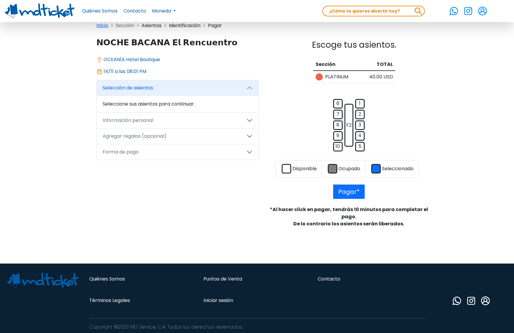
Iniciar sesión (218, 300)
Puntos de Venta (222, 278)
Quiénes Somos (99, 10)
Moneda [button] (162, 10)
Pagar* (349, 192)
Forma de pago (121, 151)
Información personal (128, 120)
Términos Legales (109, 300)
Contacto (134, 10)
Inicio (102, 25)
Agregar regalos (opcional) (135, 136)
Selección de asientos (128, 87)
